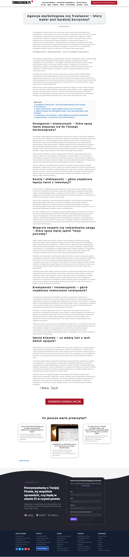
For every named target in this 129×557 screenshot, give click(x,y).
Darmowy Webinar (48, 2)
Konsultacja (42, 548)
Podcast (55, 5)
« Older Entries (23, 461)
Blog (49, 5)
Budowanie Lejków (62, 548)
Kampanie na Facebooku (64, 536)
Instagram (80, 544)
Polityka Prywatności (21, 544)
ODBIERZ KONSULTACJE (64, 401)
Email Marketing (61, 538)
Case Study (80, 540)
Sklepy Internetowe (62, 542)
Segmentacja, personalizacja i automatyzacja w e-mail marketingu (64, 446)
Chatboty (59, 546)
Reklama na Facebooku (84, 548)
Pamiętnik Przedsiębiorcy (66, 2)
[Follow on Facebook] (17, 549)
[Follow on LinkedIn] (23, 549)
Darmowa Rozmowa (104, 550)
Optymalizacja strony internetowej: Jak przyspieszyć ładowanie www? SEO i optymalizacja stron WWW (97, 430)
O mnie (43, 5)
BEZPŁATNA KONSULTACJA (104, 3)
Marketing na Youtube (83, 536)
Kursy (86, 5)
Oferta (62, 5)
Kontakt (79, 5)
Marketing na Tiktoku (83, 546)
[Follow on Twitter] (20, 549)
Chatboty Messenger (83, 538)
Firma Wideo (70, 5)
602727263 (86, 485)
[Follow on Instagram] (25, 549)
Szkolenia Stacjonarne (63, 550)
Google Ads (60, 540)
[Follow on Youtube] (28, 549)
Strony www (60, 544)
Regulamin (19, 546)
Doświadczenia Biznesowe (84, 542)
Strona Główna (82, 2)
